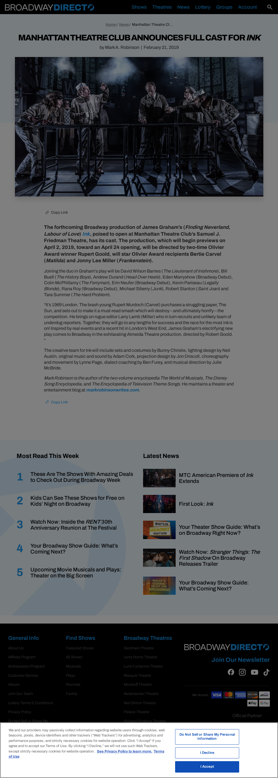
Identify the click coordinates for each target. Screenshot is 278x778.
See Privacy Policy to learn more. (124, 751)
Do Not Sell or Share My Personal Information (207, 737)
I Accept (207, 766)
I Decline (207, 753)
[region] (139, 750)
